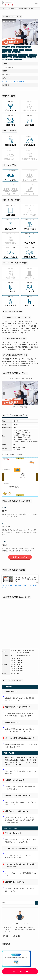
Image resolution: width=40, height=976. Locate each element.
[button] (36, 393)
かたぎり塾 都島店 (22, 407)
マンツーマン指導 (16, 52)
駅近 (9, 52)
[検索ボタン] (29, 3)
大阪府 (17, 47)
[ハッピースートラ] (7, 3)
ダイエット (4, 55)
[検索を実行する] (36, 903)
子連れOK (4, 52)
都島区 (8, 47)
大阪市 (13, 47)
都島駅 (3, 47)
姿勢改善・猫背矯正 (22, 55)
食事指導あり (29, 50)
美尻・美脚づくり (13, 55)
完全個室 (16, 50)
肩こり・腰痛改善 (33, 55)
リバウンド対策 (18, 59)
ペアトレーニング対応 (7, 50)
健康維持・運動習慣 (31, 57)
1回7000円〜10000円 (26, 47)
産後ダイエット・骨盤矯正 (19, 57)
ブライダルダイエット (7, 57)
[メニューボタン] (36, 3)
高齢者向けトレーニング (7, 59)
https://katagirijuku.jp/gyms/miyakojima (13, 81)
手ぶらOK (21, 50)
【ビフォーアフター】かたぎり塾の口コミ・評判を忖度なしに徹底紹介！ (26, 579)
